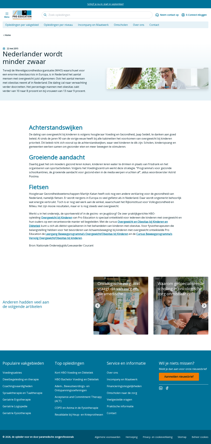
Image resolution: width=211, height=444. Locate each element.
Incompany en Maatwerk (93, 25)
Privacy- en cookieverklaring (157, 437)
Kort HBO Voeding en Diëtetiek (74, 372)
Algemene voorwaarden (107, 437)
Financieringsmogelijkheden (124, 386)
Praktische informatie (120, 406)
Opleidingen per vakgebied (22, 25)
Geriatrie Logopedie (15, 406)
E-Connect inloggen (196, 14)
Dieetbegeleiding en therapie (21, 379)
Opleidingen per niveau (58, 25)
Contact (154, 25)
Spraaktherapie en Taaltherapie (22, 393)
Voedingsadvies (12, 372)
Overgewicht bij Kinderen (56, 217)
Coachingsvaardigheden (17, 386)
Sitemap (182, 437)
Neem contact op (169, 14)
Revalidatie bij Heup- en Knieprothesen (79, 414)
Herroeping (131, 437)
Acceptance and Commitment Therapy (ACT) (78, 399)
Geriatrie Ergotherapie (17, 399)
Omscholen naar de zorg (122, 393)
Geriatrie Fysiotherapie (17, 413)
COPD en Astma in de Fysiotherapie (76, 408)
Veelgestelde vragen (120, 399)
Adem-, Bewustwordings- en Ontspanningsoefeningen (72, 388)
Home (8, 35)
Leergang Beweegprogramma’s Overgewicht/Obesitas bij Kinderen (86, 234)
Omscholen (121, 25)
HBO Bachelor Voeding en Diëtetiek (77, 379)
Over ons (138, 25)
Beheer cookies (200, 437)
